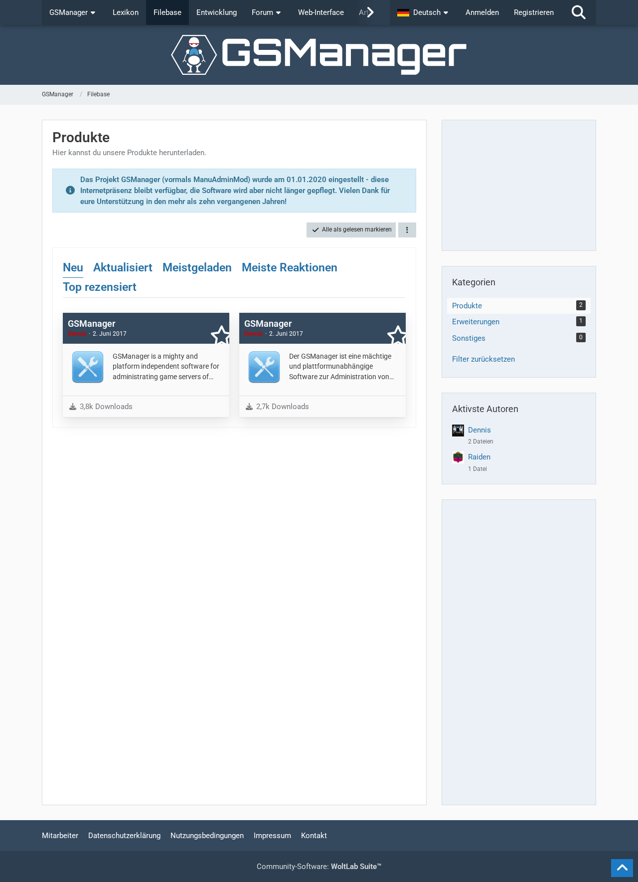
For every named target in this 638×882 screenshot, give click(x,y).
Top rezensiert (100, 287)
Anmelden (482, 12)
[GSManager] (319, 55)
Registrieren (534, 12)
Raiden (479, 456)
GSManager (91, 323)
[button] (424, 12)
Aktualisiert (123, 267)
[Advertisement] (519, 185)
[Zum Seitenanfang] (622, 868)
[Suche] (578, 12)
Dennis (479, 430)
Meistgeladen (197, 267)
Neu (73, 267)
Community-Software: (319, 866)
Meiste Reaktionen (289, 267)
